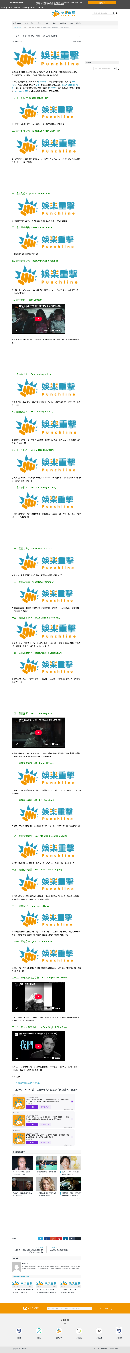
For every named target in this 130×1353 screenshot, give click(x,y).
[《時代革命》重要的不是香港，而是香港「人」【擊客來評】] (70, 1284)
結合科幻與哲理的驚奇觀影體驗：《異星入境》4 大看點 (22, 1173)
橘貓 (37, 85)
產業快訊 (78, 23)
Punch (15, 41)
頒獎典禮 (79, 41)
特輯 (71, 23)
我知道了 (102, 3)
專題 (54, 23)
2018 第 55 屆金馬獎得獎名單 (59, 1250)
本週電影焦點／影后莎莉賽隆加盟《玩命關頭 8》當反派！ (46, 1194)
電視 (39, 23)
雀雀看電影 (42, 82)
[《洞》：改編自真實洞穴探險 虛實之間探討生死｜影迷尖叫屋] (22, 1284)
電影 (32, 23)
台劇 (26, 23)
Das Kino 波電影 (21, 91)
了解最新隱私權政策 (59, 4)
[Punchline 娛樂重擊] (63, 13)
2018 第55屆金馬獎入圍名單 (29, 1083)
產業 (46, 23)
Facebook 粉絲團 (113, 1348)
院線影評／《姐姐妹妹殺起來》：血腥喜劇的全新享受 (22, 1194)
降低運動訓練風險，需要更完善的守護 (46, 1173)
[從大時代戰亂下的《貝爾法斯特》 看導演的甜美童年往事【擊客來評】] (46, 1284)
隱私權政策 (104, 1348)
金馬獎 (74, 41)
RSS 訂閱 (96, 1348)
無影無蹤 (52, 88)
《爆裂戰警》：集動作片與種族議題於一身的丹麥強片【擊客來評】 (71, 1194)
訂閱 (106, 1308)
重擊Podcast (17, 23)
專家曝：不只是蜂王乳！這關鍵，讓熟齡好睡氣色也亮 (71, 1173)
